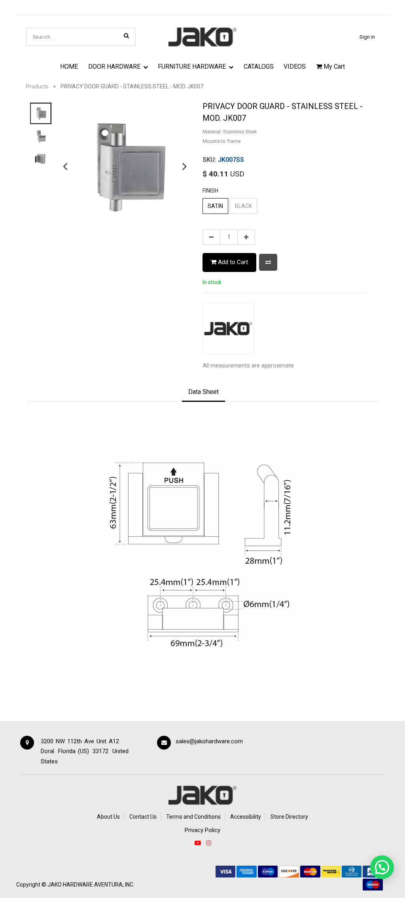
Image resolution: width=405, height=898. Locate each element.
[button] (268, 262)
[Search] (126, 35)
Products (37, 86)
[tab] (203, 393)
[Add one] (246, 237)
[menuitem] (69, 66)
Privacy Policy (202, 830)
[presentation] (65, 166)
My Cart (333, 66)
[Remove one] (211, 237)
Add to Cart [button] (232, 262)
